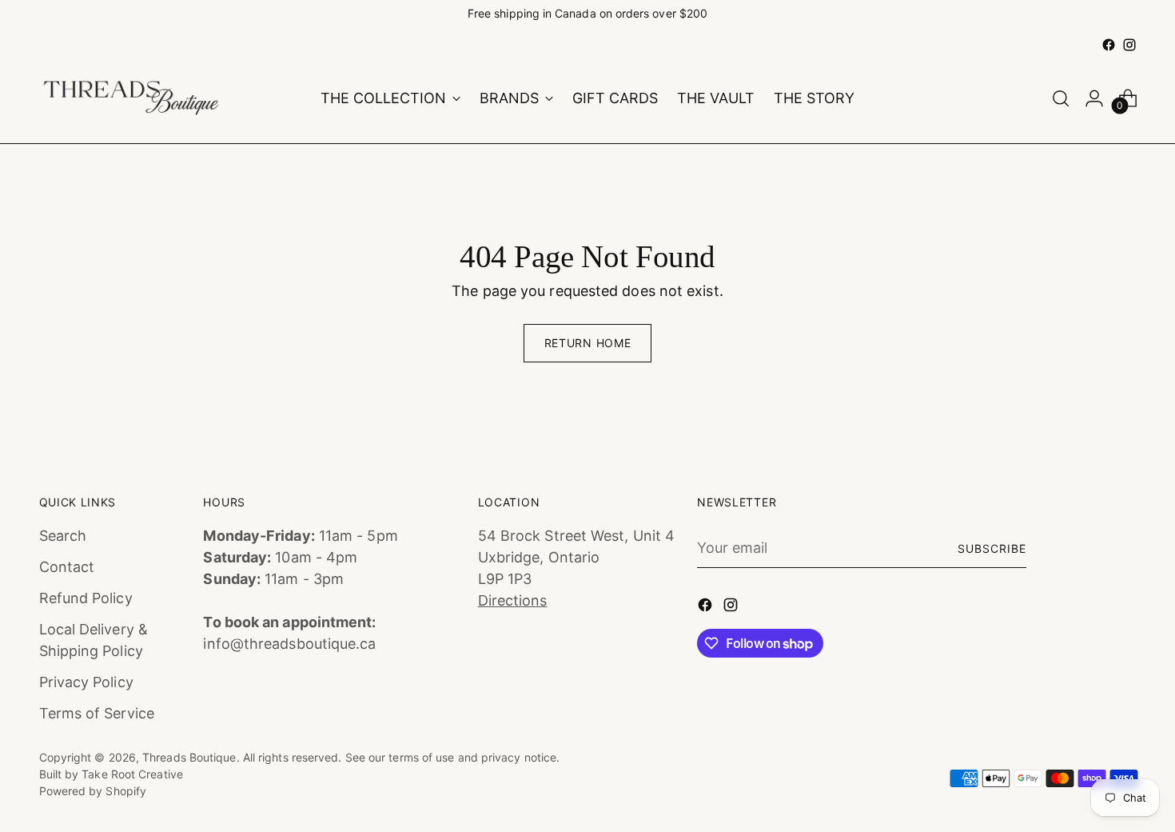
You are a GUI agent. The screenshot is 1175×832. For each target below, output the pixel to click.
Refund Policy (86, 598)
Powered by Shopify (93, 791)
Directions (513, 600)
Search (63, 535)
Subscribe (992, 548)
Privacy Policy (86, 682)
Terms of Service (96, 713)
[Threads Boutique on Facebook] (1108, 45)
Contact (67, 566)
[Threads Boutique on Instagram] (1129, 45)
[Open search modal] (1061, 98)
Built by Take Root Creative (111, 774)
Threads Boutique (189, 757)
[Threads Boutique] (131, 98)
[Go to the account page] (1094, 98)
